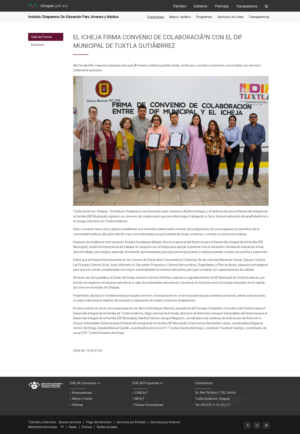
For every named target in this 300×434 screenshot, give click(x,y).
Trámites (179, 6)
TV (62, 427)
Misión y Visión (82, 398)
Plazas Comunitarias (149, 405)
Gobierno (201, 6)
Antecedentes (82, 393)
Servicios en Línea (230, 17)
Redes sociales (107, 427)
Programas (204, 17)
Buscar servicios (70, 422)
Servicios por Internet (165, 422)
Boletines (37, 45)
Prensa (87, 427)
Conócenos (155, 17)
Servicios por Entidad (131, 422)
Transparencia (246, 6)
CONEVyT (141, 393)
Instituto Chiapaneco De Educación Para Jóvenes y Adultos (73, 17)
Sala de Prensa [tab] (41, 37)
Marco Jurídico (180, 17)
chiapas (54, 5)
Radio (73, 427)
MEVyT (140, 398)
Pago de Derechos (99, 422)
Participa (222, 6)
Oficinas (77, 405)
